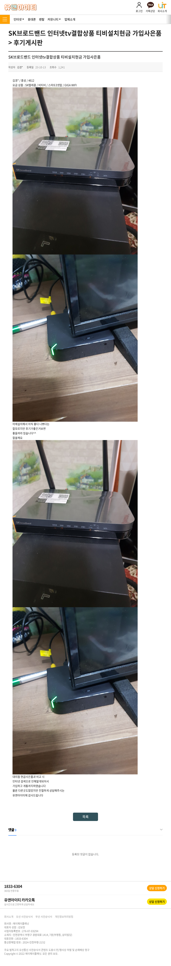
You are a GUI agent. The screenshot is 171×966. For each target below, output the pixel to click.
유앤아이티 (20, 7)
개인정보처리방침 (64, 917)
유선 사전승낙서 (24, 917)
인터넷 (18, 19)
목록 (85, 816)
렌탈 (41, 19)
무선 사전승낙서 (43, 917)
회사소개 (8, 917)
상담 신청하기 (157, 888)
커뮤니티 (53, 19)
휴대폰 (32, 19)
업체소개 (69, 19)
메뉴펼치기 (5, 19)
